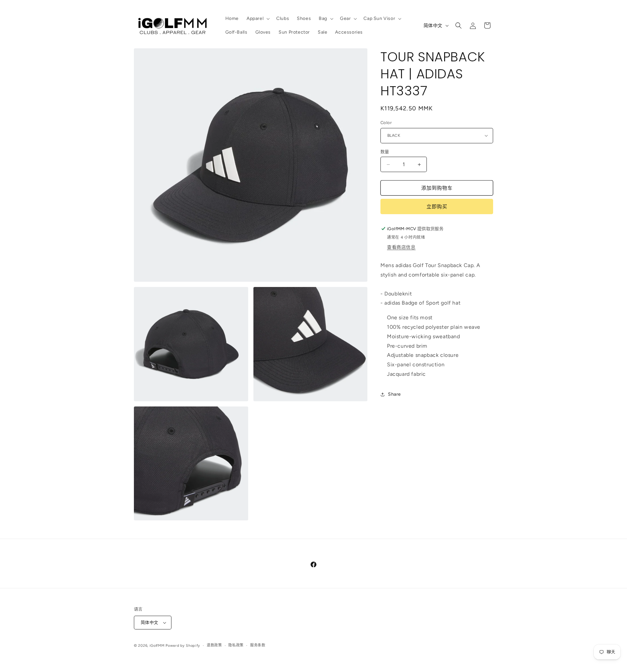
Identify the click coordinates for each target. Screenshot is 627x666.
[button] (257, 18)
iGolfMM (157, 645)
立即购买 (436, 207)
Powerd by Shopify (183, 645)
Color (386, 122)
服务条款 (257, 645)
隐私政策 (236, 645)
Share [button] (394, 394)
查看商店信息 (401, 247)
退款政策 (214, 645)
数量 (384, 151)
